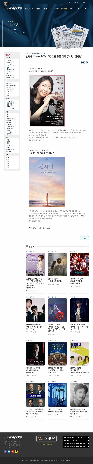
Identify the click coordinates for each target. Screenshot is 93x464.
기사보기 (22, 33)
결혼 (8, 163)
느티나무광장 (10, 62)
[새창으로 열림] (82, 62)
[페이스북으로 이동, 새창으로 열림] (5, 451)
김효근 (34, 228)
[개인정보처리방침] (46, 444)
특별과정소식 (10, 89)
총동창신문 (16, 33)
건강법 (8, 145)
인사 (8, 157)
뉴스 (6, 80)
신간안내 (9, 120)
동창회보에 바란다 (11, 149)
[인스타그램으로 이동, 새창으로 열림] (9, 451)
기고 (6, 137)
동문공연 (41, 228)
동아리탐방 (10, 133)
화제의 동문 (10, 106)
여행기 (8, 140)
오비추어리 (10, 151)
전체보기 (7, 55)
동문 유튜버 (10, 104)
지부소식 (9, 87)
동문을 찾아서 (10, 101)
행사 (8, 161)
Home (9, 33)
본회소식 (9, 83)
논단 (8, 73)
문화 (6, 112)
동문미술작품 (10, 118)
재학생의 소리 (10, 66)
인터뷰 (7, 98)
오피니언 (7, 57)
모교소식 (9, 91)
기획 (8, 93)
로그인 (68, 2)
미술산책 (9, 130)
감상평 (8, 141)
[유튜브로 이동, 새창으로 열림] (12, 451)
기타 (8, 165)
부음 (8, 167)
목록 (85, 238)
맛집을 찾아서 (10, 126)
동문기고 (9, 64)
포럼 (8, 95)
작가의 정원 (10, 128)
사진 (8, 143)
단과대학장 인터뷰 (11, 108)
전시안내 (9, 124)
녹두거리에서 (10, 75)
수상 (8, 159)
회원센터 (84, 2)
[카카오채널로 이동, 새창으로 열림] (16, 451)
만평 (8, 67)
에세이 (8, 147)
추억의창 (9, 71)
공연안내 (9, 122)
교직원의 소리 (10, 69)
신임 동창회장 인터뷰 (12, 103)
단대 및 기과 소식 (11, 85)
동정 (6, 154)
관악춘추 (9, 60)
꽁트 (8, 116)
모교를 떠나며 (10, 77)
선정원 (48, 228)
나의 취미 (9, 132)
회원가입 (76, 2)
